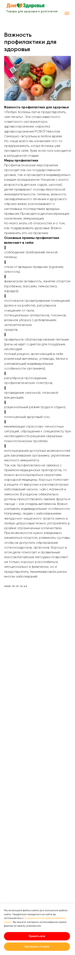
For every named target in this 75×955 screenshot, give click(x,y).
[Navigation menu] (67, 13)
